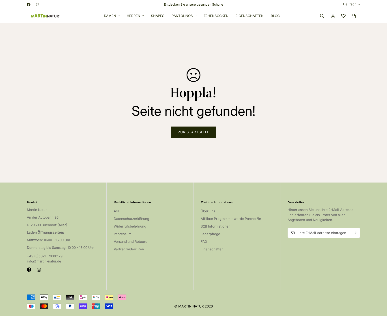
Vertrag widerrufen (129, 249)
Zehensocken (216, 16)
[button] (353, 16)
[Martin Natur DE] (45, 15)
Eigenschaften (250, 16)
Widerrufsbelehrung (130, 226)
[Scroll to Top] (378, 291)
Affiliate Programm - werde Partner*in (231, 219)
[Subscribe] (355, 233)
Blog (275, 16)
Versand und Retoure (130, 241)
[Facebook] (28, 4)
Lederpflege (210, 234)
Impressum (122, 234)
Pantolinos (182, 16)
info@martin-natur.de (44, 261)
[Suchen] (322, 16)
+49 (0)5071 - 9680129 (44, 256)
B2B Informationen (215, 226)
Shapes (157, 16)
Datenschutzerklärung (131, 219)
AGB (117, 211)
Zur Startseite (193, 132)
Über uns (208, 211)
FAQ (204, 241)
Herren (133, 16)
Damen (110, 16)
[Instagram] (37, 4)
